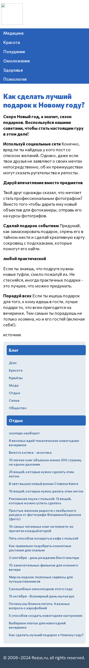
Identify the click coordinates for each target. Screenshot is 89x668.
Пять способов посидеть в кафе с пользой (43, 538)
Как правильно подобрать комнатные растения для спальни (40, 548)
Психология (15, 79)
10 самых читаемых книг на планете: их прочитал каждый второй (41, 528)
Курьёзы (16, 378)
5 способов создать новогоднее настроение (45, 615)
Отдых (14, 393)
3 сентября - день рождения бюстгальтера (44, 557)
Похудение (14, 51)
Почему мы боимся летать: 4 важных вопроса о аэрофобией (39, 606)
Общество (17, 408)
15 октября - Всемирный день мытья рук (42, 596)
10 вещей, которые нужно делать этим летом (46, 491)
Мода (14, 385)
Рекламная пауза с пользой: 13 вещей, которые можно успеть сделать (40, 501)
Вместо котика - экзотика (30, 452)
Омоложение (16, 60)
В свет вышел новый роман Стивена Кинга (43, 483)
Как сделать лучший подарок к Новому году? (46, 635)
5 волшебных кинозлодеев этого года (41, 589)
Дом (13, 363)
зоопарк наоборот (24, 433)
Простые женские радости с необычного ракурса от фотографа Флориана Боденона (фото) (45, 514)
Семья (14, 400)
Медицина (13, 32)
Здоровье (13, 70)
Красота (11, 42)
